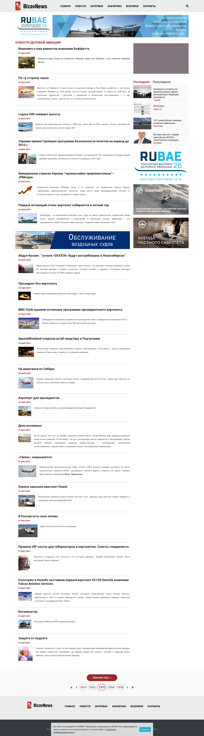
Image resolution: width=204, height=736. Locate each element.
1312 (92, 687)
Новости (80, 6)
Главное (65, 6)
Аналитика (115, 6)
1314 (111, 687)
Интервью (97, 6)
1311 (83, 687)
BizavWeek (132, 6)
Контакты (149, 6)
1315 (120, 687)
